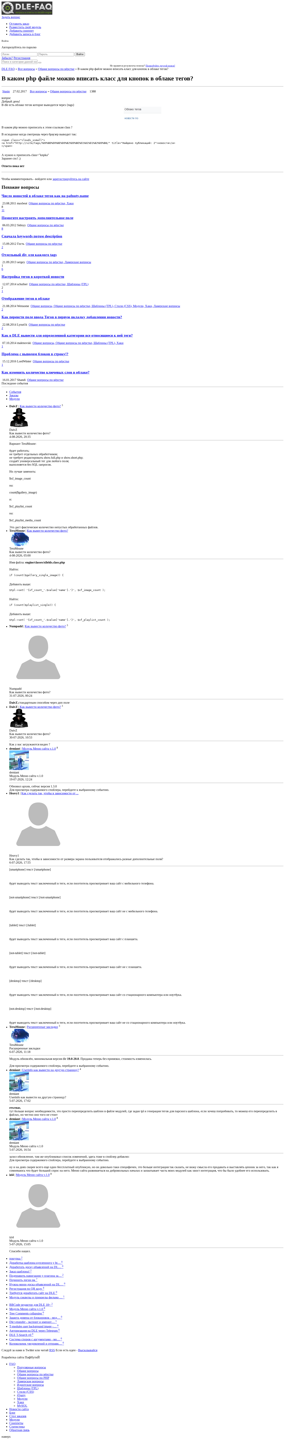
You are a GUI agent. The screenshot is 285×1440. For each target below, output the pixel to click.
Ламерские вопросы (30, 1381)
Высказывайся (87, 1350)
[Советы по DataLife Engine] (27, 13)
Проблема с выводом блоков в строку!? (35, 354)
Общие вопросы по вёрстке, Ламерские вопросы (59, 262)
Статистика (17, 1426)
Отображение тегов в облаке (26, 298)
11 (3, 210)
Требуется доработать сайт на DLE (33, 1293)
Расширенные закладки (42, 1027)
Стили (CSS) (25, 1391)
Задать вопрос (11, 17)
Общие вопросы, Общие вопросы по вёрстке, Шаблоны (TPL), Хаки (78, 343)
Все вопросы (26, 69)
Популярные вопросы (31, 1367)
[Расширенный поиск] (39, 62)
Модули (14, 398)
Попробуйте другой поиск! (160, 65)
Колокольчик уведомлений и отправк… (36, 1343)
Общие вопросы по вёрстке (56, 69)
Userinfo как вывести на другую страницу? (50, 1070)
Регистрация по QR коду (26, 1288)
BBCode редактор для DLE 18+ (31, 1304)
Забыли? (7, 58)
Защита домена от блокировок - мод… (35, 1317)
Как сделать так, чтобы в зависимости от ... (50, 793)
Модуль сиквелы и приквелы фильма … (37, 1297)
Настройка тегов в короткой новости (33, 277)
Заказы (13, 395)
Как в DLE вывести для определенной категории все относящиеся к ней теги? (67, 335)
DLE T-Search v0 (21, 1335)
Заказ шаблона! (20, 1271)
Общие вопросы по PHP (33, 1377)
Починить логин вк (23, 1280)
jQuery (21, 1395)
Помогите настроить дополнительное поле (37, 218)
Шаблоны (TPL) (27, 1388)
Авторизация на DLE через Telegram (34, 1330)
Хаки (20, 1402)
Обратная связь (19, 1430)
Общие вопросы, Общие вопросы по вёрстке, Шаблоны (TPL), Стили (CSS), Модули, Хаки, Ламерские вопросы (105, 306)
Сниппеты (16, 1423)
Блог (12, 1412)
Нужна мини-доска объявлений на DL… (37, 1284)
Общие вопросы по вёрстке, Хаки (51, 203)
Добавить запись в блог (25, 34)
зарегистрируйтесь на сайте (71, 179)
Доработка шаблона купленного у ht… (36, 1262)
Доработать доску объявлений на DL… (36, 1267)
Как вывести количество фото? (40, 406)
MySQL (22, 1405)
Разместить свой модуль (25, 27)
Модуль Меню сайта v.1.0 (39, 748)
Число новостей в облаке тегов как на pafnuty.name (45, 196)
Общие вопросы (28, 1371)
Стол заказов (17, 1416)
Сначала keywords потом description (32, 236)
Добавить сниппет (21, 30)
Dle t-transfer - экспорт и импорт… (33, 1322)
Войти (79, 54)
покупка (15, 1258)
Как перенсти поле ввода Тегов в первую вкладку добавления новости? (62, 317)
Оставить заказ (19, 23)
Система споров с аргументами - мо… (35, 1339)
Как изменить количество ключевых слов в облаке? (46, 372)
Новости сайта (19, 1409)
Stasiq (6, 91)
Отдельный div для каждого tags (29, 255)
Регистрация (22, 58)
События (15, 392)
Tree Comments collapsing (26, 1313)
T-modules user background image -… (34, 1326)
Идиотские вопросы (30, 1384)
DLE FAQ (8, 69)
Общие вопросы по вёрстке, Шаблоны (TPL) (58, 284)
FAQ (12, 1364)
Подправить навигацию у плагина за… (36, 1275)
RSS (52, 1350)
